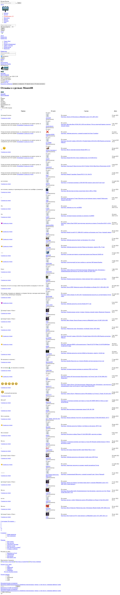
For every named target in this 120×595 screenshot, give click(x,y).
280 (47, 502)
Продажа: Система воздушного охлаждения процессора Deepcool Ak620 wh (82, 254)
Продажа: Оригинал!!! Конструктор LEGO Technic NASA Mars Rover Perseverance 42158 (85, 166)
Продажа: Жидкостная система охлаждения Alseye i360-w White (78, 191)
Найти (2, 28)
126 (47, 494)
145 (47, 210)
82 (46, 160)
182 (47, 281)
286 (47, 379)
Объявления (10, 554)
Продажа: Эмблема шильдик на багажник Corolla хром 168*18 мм (79, 457)
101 (47, 144)
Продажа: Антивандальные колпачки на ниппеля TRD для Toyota (79, 369)
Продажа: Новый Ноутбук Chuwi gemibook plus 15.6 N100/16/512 (79, 157)
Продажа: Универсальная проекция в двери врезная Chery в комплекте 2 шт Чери (83, 279)
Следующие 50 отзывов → (8, 521)
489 (8, 75)
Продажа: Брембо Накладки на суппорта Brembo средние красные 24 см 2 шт (82, 361)
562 (47, 445)
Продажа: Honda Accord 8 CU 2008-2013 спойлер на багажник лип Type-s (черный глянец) (86, 232)
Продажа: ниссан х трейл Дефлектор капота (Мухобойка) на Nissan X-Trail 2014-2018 (84, 500)
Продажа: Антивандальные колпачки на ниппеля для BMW (77, 215)
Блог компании (11, 536)
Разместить (4, 37)
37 (46, 363)
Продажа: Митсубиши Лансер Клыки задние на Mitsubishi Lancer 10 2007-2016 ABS (84, 320)
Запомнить (5, 56)
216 (47, 242)
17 (46, 273)
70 (46, 185)
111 (47, 436)
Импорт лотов (11, 546)
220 (47, 151)
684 (47, 256)
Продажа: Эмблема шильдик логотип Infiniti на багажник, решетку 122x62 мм (82, 353)
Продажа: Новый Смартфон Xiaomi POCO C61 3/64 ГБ (76, 174)
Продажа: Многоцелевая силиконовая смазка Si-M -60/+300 (77, 409)
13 (1, 528)
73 (46, 403)
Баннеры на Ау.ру (12, 553)
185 (47, 510)
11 (46, 306)
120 (47, 355)
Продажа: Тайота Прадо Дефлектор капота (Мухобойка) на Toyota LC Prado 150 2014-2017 (86, 393)
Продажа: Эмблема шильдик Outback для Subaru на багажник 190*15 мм (81, 426)
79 (46, 235)
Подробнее (20, 125)
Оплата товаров (5, 574)
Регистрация (4, 62)
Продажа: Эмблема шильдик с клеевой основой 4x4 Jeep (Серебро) (79, 133)
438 (47, 201)
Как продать (10, 543)
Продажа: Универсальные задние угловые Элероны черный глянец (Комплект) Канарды (85, 312)
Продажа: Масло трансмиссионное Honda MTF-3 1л (75, 149)
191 (47, 428)
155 (47, 193)
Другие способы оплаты (10, 571)
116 (47, 477)
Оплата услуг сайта (6, 564)
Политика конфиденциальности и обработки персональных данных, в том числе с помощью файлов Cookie (31, 584)
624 (47, 451)
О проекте (3, 533)
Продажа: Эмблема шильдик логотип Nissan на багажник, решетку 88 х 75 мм (82, 247)
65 (46, 331)
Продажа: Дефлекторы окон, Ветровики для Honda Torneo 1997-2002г (80, 328)
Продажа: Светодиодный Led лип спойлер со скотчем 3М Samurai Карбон (81, 262)
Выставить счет (11, 557)
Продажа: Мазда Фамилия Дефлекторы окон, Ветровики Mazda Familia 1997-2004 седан (85, 507)
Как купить (10, 541)
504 (47, 347)
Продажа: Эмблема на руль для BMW (71, 207)
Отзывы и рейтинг (12, 549)
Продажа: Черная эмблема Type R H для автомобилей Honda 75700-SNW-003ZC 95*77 (85, 417)
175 (47, 314)
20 (46, 468)
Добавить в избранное (18, 83)
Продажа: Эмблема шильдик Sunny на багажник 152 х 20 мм (78, 240)
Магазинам (10, 556)
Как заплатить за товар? (13, 547)
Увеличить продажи (12, 544)
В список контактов (39, 83)
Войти (2, 59)
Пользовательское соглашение (9, 583)
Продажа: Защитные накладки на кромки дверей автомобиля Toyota (80, 465)
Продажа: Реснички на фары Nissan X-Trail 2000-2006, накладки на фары (81, 434)
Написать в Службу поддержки (9, 587)
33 (46, 264)
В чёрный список (29, 83)
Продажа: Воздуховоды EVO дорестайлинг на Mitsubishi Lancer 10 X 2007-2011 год (84, 515)
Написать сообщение (6, 83)
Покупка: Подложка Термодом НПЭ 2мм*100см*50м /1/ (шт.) (78, 449)
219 (47, 177)
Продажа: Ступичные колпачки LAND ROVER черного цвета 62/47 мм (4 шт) (83, 182)
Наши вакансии (11, 534)
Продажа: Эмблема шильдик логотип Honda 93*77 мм (76, 303)
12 (46, 289)
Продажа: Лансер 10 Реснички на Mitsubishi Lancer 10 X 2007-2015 (79, 116)
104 (47, 459)
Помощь (3, 540)
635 (47, 412)
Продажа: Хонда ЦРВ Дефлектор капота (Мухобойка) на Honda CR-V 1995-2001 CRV (85, 287)
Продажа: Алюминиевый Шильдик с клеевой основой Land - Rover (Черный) (82, 474)
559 (47, 136)
